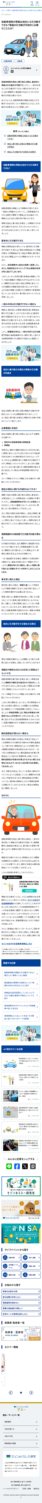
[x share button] (25, 1166)
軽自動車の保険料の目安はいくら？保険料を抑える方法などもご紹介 (19, 984)
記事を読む (29, 891)
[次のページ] (31, 1392)
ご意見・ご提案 (26, 1489)
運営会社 (36, 1489)
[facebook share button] (17, 1166)
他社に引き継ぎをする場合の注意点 (21, 151)
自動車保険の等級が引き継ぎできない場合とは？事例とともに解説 (19, 974)
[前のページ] (10, 1392)
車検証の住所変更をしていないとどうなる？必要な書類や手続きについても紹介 (19, 995)
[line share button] (9, 1166)
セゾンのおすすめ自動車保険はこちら (16, 943)
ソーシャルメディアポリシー (11, 1489)
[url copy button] (33, 1166)
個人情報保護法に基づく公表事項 (21, 1482)
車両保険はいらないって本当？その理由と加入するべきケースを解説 (19, 1017)
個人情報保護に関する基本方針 (21, 1485)
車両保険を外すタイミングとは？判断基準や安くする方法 (19, 1007)
